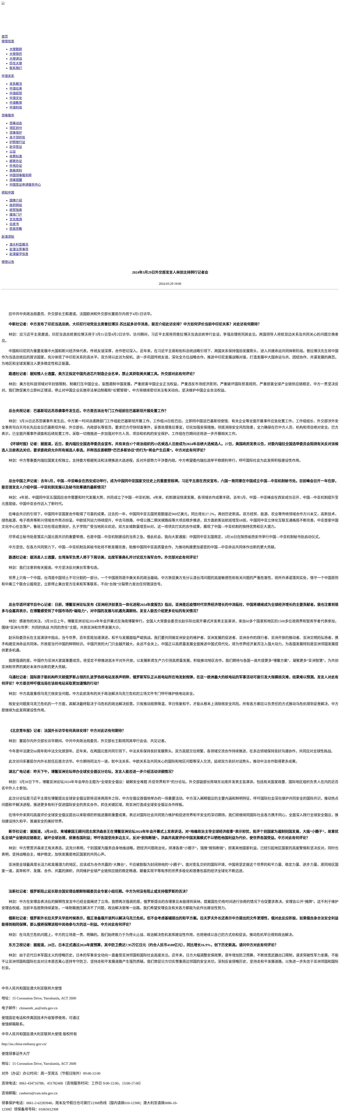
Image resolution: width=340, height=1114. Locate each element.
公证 (12, 151)
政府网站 (15, 205)
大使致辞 (15, 49)
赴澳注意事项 (18, 249)
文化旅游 (15, 219)
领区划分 (15, 128)
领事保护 (15, 132)
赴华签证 (15, 147)
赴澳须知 (8, 236)
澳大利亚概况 (18, 244)
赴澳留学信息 (18, 254)
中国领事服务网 (20, 175)
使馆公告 (8, 262)
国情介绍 (15, 200)
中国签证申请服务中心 (25, 184)
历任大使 (15, 63)
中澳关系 (8, 76)
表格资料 (15, 170)
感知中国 (8, 192)
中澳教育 (15, 102)
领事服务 (8, 115)
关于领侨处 (17, 137)
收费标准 (15, 156)
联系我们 (15, 68)
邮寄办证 (15, 161)
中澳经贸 (15, 93)
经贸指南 (15, 210)
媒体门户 (15, 214)
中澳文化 (15, 98)
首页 (5, 36)
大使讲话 (15, 58)
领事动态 (15, 123)
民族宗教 (15, 228)
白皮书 (14, 224)
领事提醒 (15, 180)
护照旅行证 (17, 142)
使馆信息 (8, 41)
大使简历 (15, 54)
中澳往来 (15, 88)
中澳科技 (15, 107)
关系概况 (15, 83)
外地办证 (15, 165)
